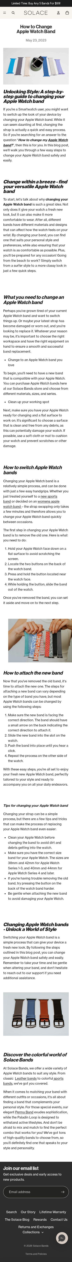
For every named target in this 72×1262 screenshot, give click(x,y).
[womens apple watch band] (21, 507)
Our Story (28, 1212)
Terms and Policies (36, 1253)
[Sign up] (63, 1192)
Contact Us (59, 1220)
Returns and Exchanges (36, 1227)
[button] (62, 1238)
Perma (20, 1112)
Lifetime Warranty (52, 1212)
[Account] (58, 12)
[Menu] (4, 12)
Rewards (40, 1220)
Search (11, 1212)
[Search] (13, 12)
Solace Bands (40, 1245)
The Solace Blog (17, 1220)
